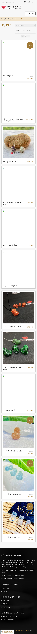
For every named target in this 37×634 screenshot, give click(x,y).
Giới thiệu (6, 588)
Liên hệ (5, 591)
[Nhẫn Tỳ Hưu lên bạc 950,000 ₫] (18, 226)
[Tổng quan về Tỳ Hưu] (18, 267)
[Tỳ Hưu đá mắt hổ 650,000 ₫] (18, 391)
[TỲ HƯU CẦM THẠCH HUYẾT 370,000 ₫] (18, 307)
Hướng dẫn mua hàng (10, 616)
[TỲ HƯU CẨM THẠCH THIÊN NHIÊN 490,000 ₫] (18, 348)
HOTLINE (8, 2)
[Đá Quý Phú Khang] (11, 7)
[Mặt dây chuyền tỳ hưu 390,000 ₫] (18, 142)
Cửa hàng (6, 601)
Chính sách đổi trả (8, 620)
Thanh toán (6, 607)
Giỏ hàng (5, 604)
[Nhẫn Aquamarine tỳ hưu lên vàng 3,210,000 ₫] (18, 183)
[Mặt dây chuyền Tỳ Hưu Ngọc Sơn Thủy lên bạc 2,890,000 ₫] (18, 100)
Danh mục (31, 13)
